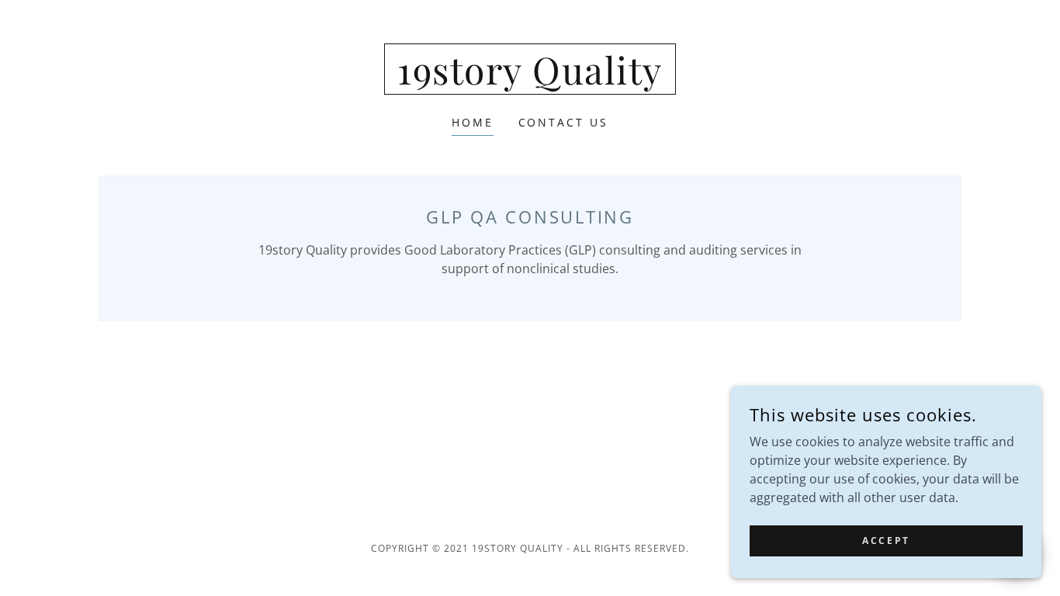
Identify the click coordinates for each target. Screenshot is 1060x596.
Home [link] (473, 122)
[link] (529, 79)
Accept (885, 540)
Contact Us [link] (563, 122)
